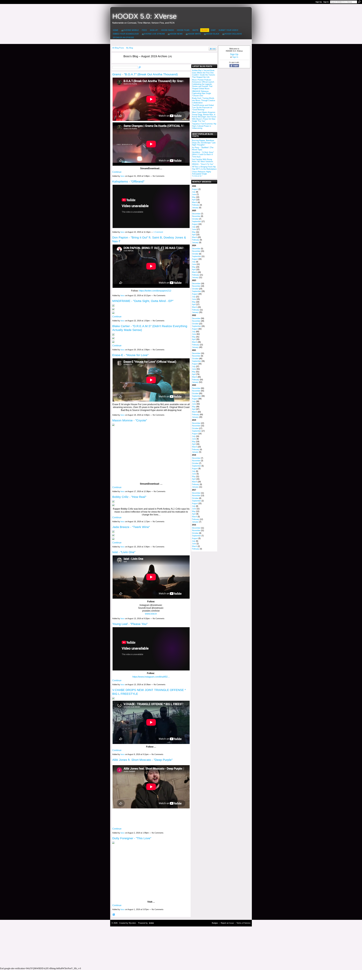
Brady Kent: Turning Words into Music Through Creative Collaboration (203, 100)
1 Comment (158, 232)
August (195, 189)
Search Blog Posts (140, 67)
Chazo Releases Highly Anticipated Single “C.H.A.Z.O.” (201, 174)
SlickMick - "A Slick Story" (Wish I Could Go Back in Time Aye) (203, 154)
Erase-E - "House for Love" (130, 355)
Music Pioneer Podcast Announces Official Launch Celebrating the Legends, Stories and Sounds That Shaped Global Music (203, 84)
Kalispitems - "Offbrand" (128, 181)
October (195, 219)
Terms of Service (243, 923)
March (194, 202)
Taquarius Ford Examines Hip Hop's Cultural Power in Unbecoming (204, 126)
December (196, 214)
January (195, 208)
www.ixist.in (151, 614)
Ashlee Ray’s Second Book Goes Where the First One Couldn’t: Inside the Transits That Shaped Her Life (203, 73)
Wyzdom (132, 923)
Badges (215, 923)
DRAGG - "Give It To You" (203, 164)
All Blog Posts (118, 48)
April (194, 200)
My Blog (129, 48)
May (194, 197)
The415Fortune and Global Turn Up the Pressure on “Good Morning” (203, 107)
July (193, 192)
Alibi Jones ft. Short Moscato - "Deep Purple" (142, 759)
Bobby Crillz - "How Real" (129, 496)
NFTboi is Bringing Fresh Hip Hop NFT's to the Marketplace (204, 168)
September (196, 221)
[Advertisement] (181, 946)
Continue (116, 172)
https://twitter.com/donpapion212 (155, 291)
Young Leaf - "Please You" (129, 624)
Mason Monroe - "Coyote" (129, 420)
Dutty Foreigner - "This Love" (131, 838)
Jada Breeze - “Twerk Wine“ (131, 527)
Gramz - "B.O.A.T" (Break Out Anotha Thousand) (145, 74)
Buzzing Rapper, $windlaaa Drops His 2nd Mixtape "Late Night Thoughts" (204, 142)
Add (214, 49)
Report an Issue (227, 923)
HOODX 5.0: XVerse (144, 16)
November (196, 216)
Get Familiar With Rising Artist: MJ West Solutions (202, 160)
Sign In (326, 2)
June (194, 194)
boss (123, 176)
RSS (114, 914)
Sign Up (318, 2)
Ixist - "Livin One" (123, 552)
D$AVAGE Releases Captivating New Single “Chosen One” (201, 93)
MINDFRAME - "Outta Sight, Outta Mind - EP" (142, 301)
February (195, 205)
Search (359, 2)
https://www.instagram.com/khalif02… (151, 677)
